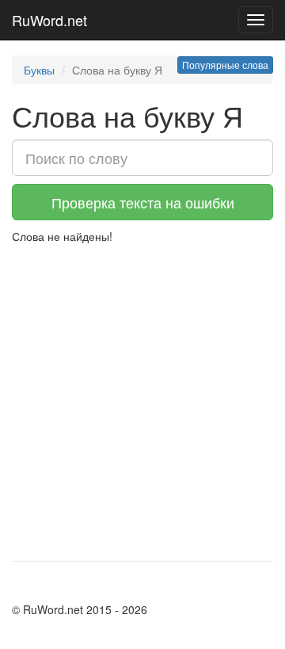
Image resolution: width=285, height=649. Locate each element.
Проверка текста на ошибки (142, 202)
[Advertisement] (142, 394)
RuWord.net (49, 20)
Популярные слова (225, 64)
